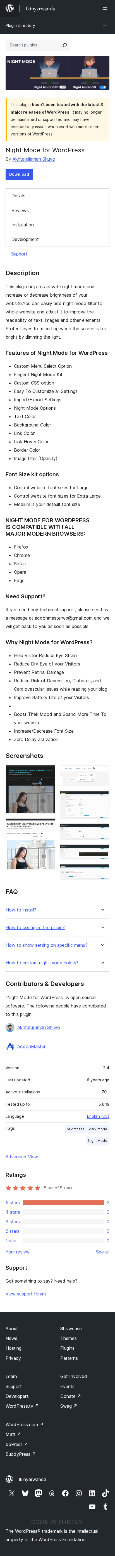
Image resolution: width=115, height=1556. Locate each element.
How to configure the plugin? (35, 927)
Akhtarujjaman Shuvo (34, 159)
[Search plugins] (64, 45)
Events (67, 1386)
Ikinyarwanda (32, 1479)
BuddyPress (21, 1454)
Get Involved (73, 1376)
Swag (68, 1406)
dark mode (98, 1129)
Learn (11, 1376)
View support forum (26, 1294)
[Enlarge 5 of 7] (102, 831)
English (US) (98, 1116)
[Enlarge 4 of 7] (102, 798)
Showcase (71, 1328)
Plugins (67, 1348)
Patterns (69, 1358)
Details (18, 195)
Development (25, 239)
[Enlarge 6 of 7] (102, 852)
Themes (68, 1338)
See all (102, 1252)
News (11, 1338)
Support (19, 254)
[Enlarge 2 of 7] (48, 825)
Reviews (20, 210)
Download (19, 174)
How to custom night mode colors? (42, 963)
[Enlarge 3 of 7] (102, 772)
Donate (70, 1396)
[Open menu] (106, 8)
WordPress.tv (22, 1406)
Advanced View (22, 1156)
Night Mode (97, 1140)
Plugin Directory (20, 25)
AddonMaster (31, 1046)
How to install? (21, 910)
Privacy (13, 1358)
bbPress (17, 1444)
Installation (22, 225)
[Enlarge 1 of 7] (48, 772)
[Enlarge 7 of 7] (102, 871)
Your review (18, 1252)
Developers (17, 1396)
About (12, 1328)
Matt (13, 1434)
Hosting (13, 1348)
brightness (76, 1129)
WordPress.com (25, 1424)
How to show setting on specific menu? (46, 945)
